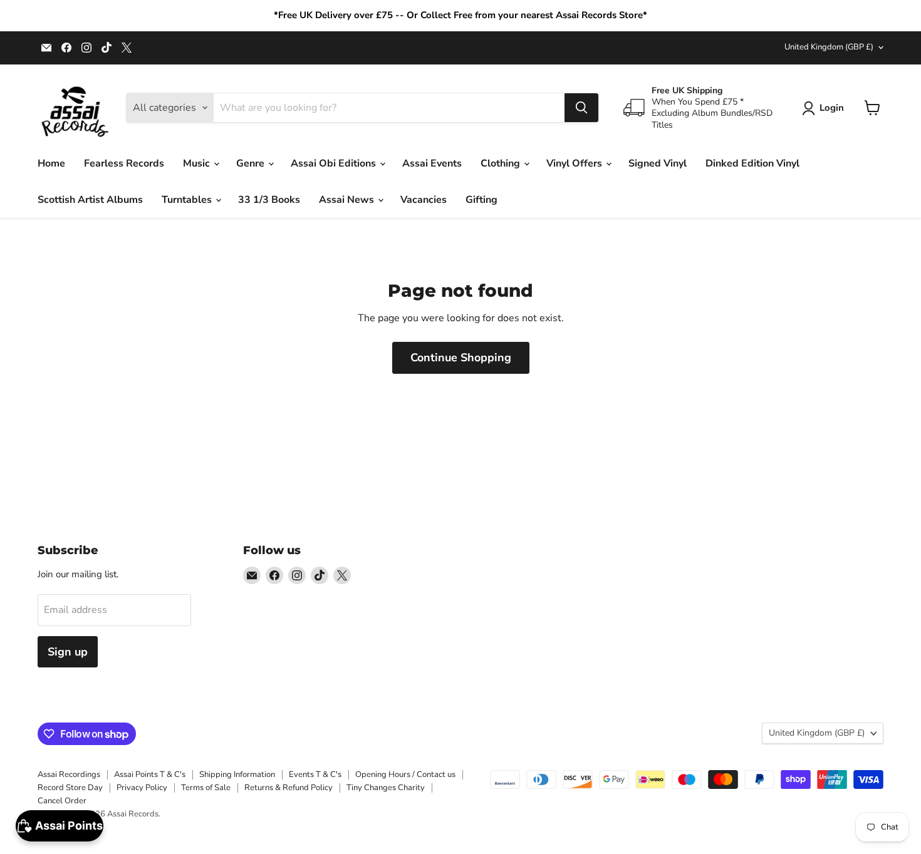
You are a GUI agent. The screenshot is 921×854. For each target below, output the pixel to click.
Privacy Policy (142, 787)
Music (197, 163)
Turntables (188, 200)
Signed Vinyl (657, 163)
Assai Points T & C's (149, 774)
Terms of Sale (206, 787)
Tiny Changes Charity (385, 787)
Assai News (348, 200)
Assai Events (432, 163)
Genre (251, 163)
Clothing (502, 163)
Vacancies (423, 200)
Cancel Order (62, 800)
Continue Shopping (460, 357)
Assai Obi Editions (334, 163)
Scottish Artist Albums (90, 200)
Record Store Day (70, 787)
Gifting (481, 200)
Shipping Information (237, 774)
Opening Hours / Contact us (405, 774)
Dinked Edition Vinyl (752, 163)
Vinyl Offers (575, 163)
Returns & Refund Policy (288, 787)
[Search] (581, 107)
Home (51, 163)
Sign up (68, 651)
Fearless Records (124, 163)
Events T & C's (315, 774)
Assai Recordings (69, 774)
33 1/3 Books (269, 200)
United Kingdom (828, 47)
